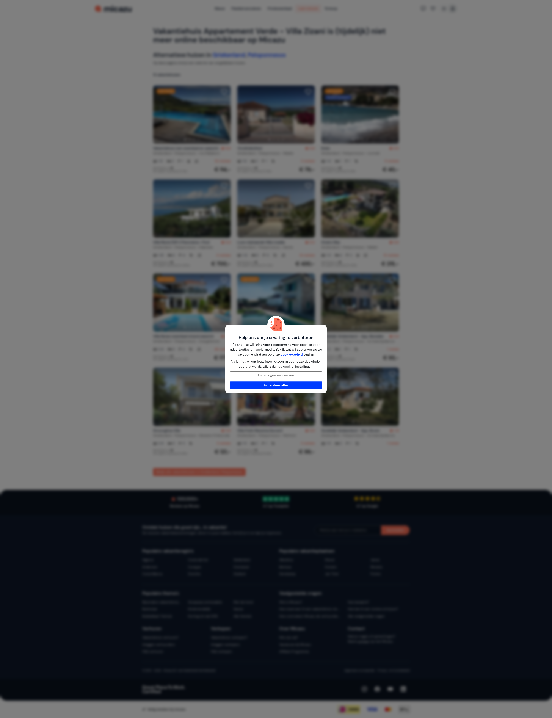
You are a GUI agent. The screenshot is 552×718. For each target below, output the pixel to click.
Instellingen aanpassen (276, 375)
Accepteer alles (276, 385)
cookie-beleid (292, 354)
